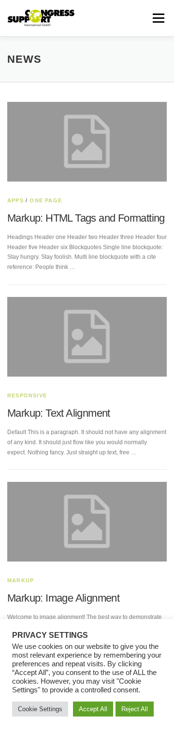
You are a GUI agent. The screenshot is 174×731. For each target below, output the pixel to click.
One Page (45, 200)
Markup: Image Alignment (63, 598)
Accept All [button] (93, 709)
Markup (20, 580)
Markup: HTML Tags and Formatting (86, 218)
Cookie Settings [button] (40, 709)
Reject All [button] (134, 709)
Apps (15, 200)
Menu (157, 17)
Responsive (27, 395)
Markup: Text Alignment (58, 413)
